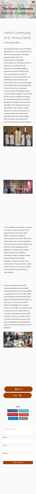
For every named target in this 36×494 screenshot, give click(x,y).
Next (30, 136)
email (24, 418)
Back (20, 389)
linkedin (14, 418)
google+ (24, 414)
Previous (5, 136)
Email (5, 445)
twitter (24, 410)
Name (5, 437)
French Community (18, 13)
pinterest (13, 414)
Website (5, 453)
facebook (13, 410)
